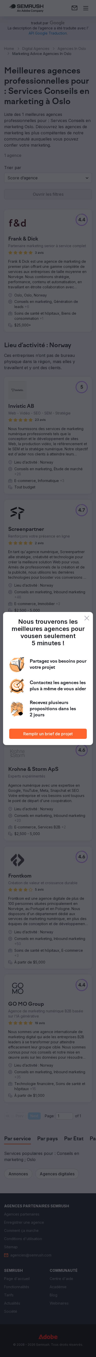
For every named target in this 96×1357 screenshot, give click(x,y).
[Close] (87, 618)
